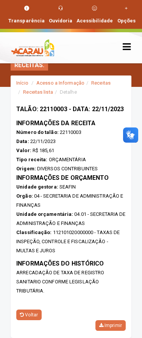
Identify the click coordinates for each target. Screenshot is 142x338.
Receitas (101, 83)
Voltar (31, 315)
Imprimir (112, 325)
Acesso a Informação (60, 83)
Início (22, 83)
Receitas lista (38, 92)
